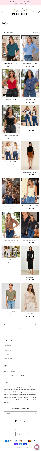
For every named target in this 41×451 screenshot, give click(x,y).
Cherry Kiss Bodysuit (11, 99)
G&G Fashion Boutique (18, 447)
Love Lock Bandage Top (11, 135)
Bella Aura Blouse (30, 313)
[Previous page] (4, 325)
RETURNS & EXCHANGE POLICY (15, 375)
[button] (2, 12)
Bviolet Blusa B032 (30, 128)
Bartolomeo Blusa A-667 (30, 240)
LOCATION (7, 350)
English (19, 434)
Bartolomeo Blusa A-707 (11, 63)
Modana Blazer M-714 (10, 259)
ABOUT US (7, 346)
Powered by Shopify (26, 447)
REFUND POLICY (9, 371)
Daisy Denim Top (30, 99)
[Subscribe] (35, 413)
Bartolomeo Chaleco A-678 (30, 206)
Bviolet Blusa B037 (10, 162)
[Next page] (20, 329)
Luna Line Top (30, 277)
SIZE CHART (8, 359)
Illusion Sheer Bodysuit (30, 172)
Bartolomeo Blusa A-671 (11, 240)
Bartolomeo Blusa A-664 (11, 206)
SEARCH (6, 354)
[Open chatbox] (36, 447)
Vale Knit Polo (11, 311)
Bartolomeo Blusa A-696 (30, 63)
